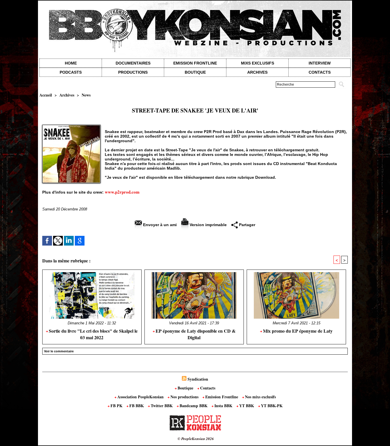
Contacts (207, 388)
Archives (257, 72)
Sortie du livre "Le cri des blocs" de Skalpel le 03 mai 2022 (93, 334)
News (86, 95)
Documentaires (133, 63)
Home (71, 63)
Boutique (195, 72)
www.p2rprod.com (122, 192)
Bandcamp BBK (193, 406)
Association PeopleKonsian (140, 397)
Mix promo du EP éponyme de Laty (297, 331)
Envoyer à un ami (159, 224)
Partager (246, 224)
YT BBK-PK (271, 406)
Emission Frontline (195, 63)
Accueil (45, 95)
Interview (320, 63)
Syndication (198, 379)
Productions (133, 72)
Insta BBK (223, 406)
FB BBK (136, 406)
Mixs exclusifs (257, 63)
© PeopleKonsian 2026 (196, 438)
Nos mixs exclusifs (260, 397)
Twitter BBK (162, 406)
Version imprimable (207, 224)
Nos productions (184, 397)
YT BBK (246, 406)
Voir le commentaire (59, 351)
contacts (320, 72)
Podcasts (71, 72)
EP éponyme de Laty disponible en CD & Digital (195, 334)
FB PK (116, 406)
